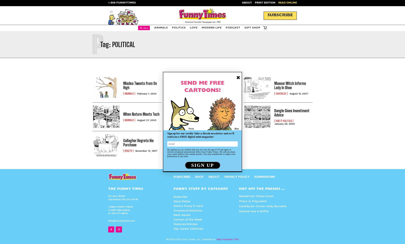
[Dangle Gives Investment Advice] (257, 117)
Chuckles (281, 93)
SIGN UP (202, 165)
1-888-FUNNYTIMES (122, 3)
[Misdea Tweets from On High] (106, 88)
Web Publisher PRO (227, 239)
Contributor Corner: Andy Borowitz (263, 206)
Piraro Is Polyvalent (252, 201)
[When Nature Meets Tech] (106, 117)
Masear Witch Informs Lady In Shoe (290, 85)
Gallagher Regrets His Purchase (138, 142)
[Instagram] (119, 229)
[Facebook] (111, 229)
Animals (129, 93)
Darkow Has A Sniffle (254, 211)
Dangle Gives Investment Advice (291, 112)
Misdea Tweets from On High (140, 85)
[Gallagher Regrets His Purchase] (106, 145)
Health (128, 150)
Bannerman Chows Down (256, 196)
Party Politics (284, 120)
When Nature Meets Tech (141, 114)
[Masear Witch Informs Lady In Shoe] (257, 88)
